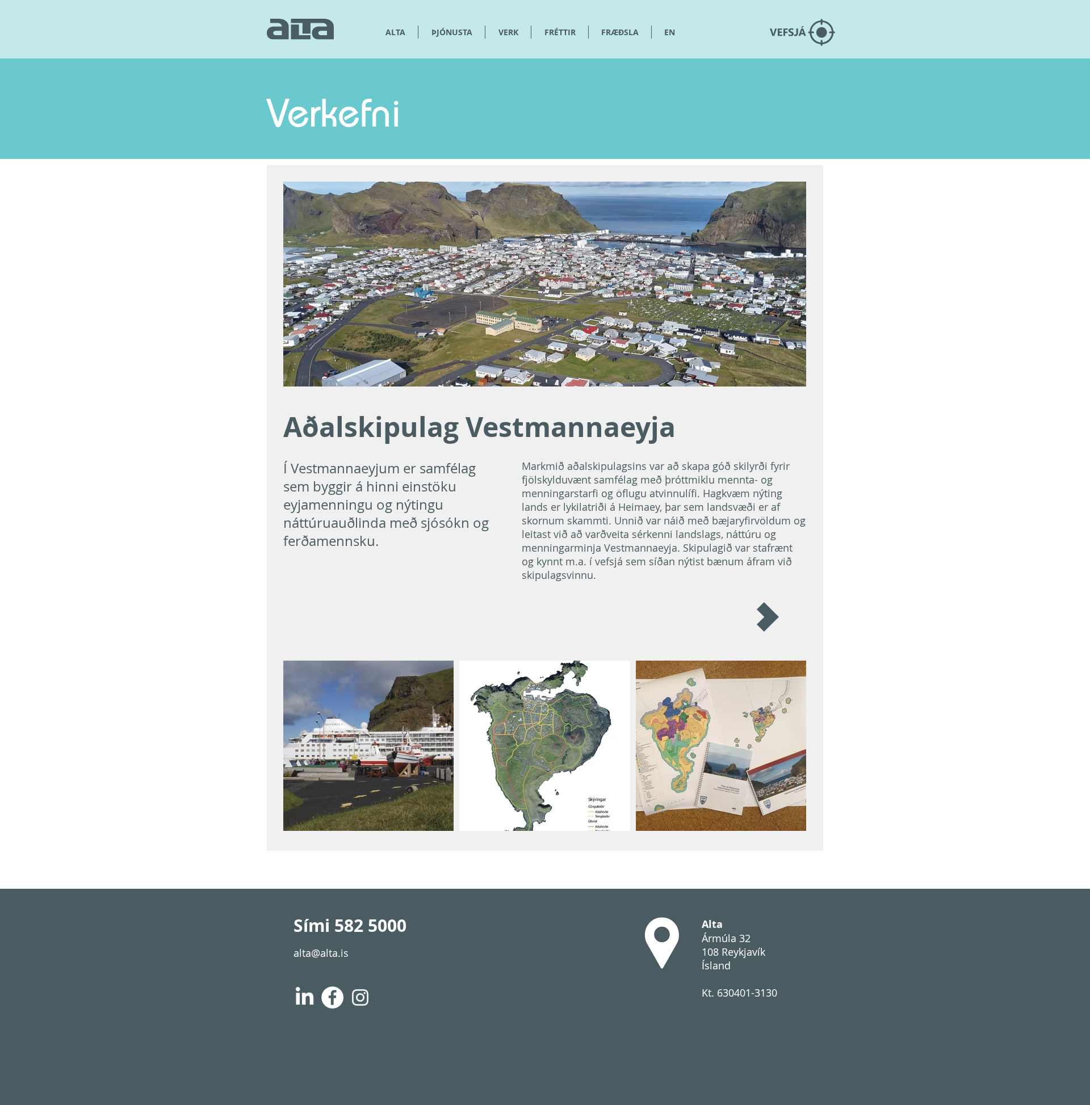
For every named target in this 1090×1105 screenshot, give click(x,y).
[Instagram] (360, 997)
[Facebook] (332, 997)
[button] (620, 32)
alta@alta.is (321, 953)
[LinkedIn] (305, 997)
